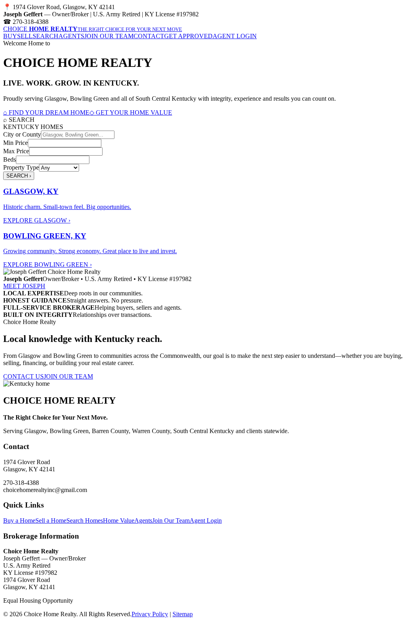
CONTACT (149, 36)
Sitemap (182, 614)
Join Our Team (171, 520)
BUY (10, 36)
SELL (25, 36)
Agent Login (206, 520)
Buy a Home (19, 520)
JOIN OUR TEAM (109, 36)
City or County (22, 134)
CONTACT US (23, 376)
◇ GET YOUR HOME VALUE (130, 112)
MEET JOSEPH (24, 286)
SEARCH (45, 36)
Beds (9, 159)
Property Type (21, 167)
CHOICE (92, 28)
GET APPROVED (188, 36)
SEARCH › (18, 176)
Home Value (118, 520)
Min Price (15, 142)
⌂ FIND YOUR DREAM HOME (46, 112)
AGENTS (71, 36)
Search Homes (84, 520)
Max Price (16, 151)
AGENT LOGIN (235, 36)
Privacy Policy (150, 614)
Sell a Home (50, 520)
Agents (143, 520)
